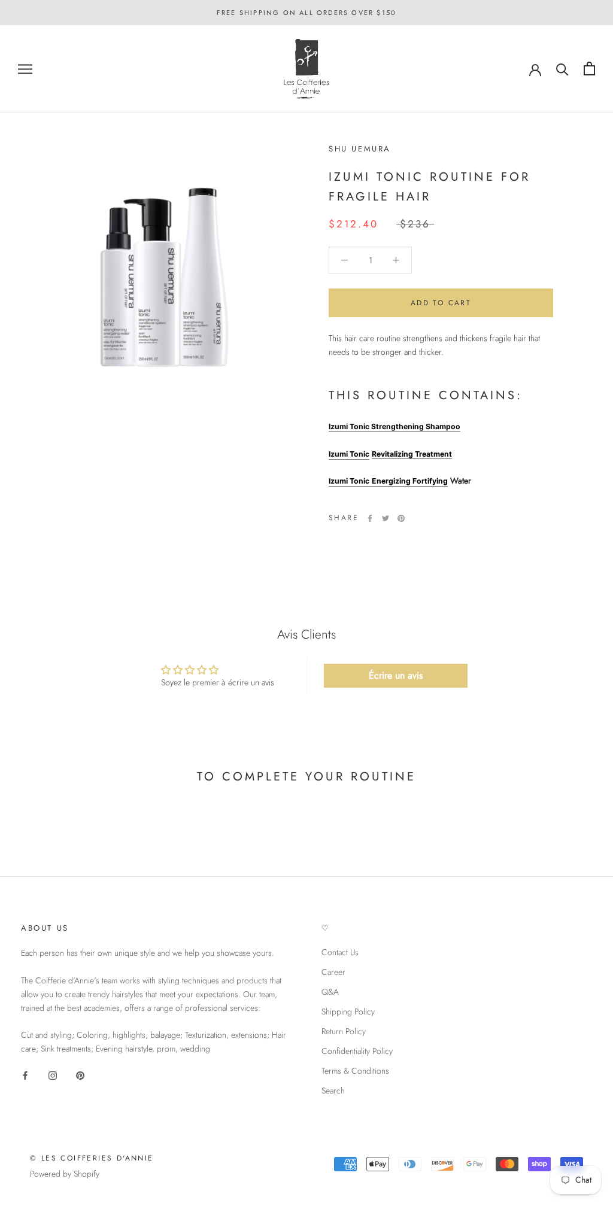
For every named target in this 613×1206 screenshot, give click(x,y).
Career (333, 972)
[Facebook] (370, 518)
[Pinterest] (401, 518)
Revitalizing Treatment (412, 453)
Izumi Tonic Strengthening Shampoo (394, 426)
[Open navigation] (25, 68)
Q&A (330, 992)
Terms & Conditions (355, 1071)
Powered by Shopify (64, 1174)
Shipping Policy (348, 1011)
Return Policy (343, 1031)
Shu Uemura (360, 148)
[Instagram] (52, 1075)
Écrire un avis (396, 675)
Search (333, 1090)
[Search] (562, 68)
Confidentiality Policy (357, 1051)
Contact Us (340, 952)
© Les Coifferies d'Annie (92, 1158)
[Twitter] (385, 518)
